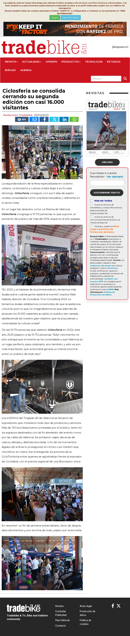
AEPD (111, 289)
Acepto (54, 17)
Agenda (25, 70)
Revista (10, 61)
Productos (70, 61)
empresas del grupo (100, 265)
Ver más (107, 162)
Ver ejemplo (115, 176)
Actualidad (31, 61)
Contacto (60, 625)
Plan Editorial (62, 620)
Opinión (51, 61)
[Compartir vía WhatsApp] (74, 119)
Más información (70, 17)
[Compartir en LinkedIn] (64, 119)
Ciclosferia (22, 193)
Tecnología (94, 61)
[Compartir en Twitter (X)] (54, 119)
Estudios (114, 61)
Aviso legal (86, 606)
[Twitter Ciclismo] (118, 606)
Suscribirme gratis (107, 192)
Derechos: (112, 268)
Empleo (10, 70)
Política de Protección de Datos (102, 293)
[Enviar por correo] (34, 119)
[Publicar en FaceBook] (44, 119)
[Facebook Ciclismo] (113, 606)
